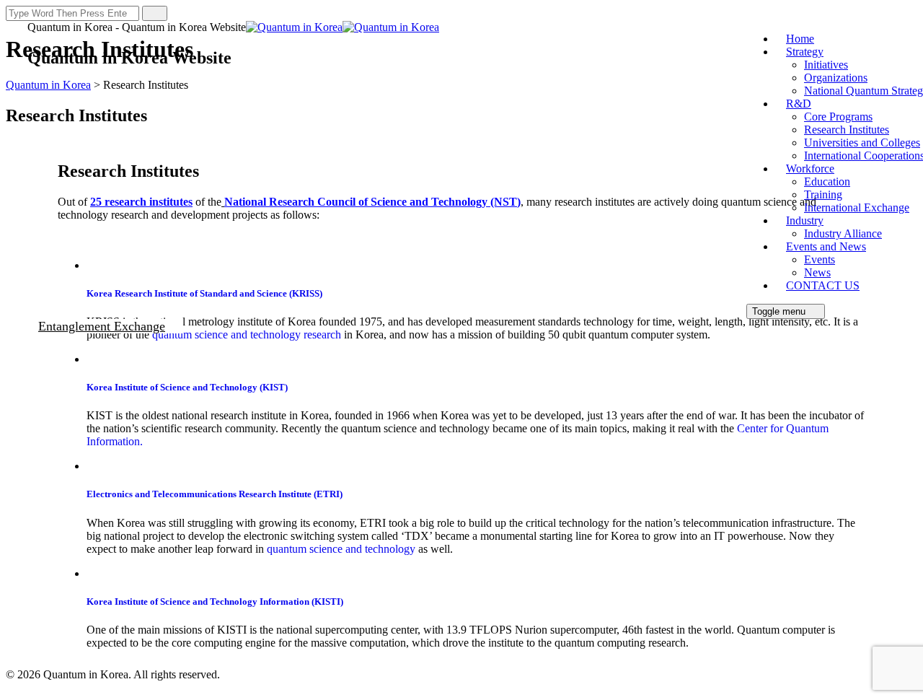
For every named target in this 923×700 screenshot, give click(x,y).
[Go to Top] (14, 687)
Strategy (804, 51)
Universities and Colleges (862, 142)
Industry (804, 220)
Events (819, 259)
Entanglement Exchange (101, 326)
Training (823, 194)
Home (800, 38)
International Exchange (856, 207)
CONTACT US (823, 285)
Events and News (826, 246)
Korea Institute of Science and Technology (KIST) (187, 387)
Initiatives (826, 64)
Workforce (810, 168)
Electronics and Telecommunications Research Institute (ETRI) (215, 494)
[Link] (15, 341)
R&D (798, 103)
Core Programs (838, 116)
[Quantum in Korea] (342, 27)
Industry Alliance (843, 233)
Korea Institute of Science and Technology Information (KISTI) (215, 601)
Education (827, 181)
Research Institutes (846, 129)
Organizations (835, 77)
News (817, 272)
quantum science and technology (342, 549)
